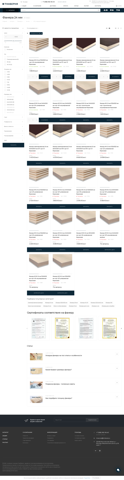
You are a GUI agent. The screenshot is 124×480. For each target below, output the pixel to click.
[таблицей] (121, 28)
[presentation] (27, 328)
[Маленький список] (107, 28)
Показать (13, 145)
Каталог (6, 432)
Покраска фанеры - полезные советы (60, 384)
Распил (5, 442)
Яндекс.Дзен (100, 450)
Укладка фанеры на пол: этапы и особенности (63, 355)
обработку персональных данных (32, 468)
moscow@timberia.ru (103, 438)
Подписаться (92, 420)
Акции (5, 435)
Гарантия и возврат (28, 438)
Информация (52, 432)
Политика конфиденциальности (56, 442)
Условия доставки (80, 438)
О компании (27, 432)
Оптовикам (50, 440)
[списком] (118, 28)
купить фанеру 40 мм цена (10, 470)
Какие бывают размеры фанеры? (58, 370)
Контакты (25, 442)
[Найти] (98, 10)
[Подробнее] (117, 354)
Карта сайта (78, 440)
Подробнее (87, 478)
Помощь (78, 432)
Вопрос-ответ (51, 435)
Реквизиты (50, 438)
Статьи (5, 439)
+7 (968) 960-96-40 (48, 2)
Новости (25, 435)
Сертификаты (27, 440)
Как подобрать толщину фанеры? (58, 398)
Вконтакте (95, 450)
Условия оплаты (79, 435)
